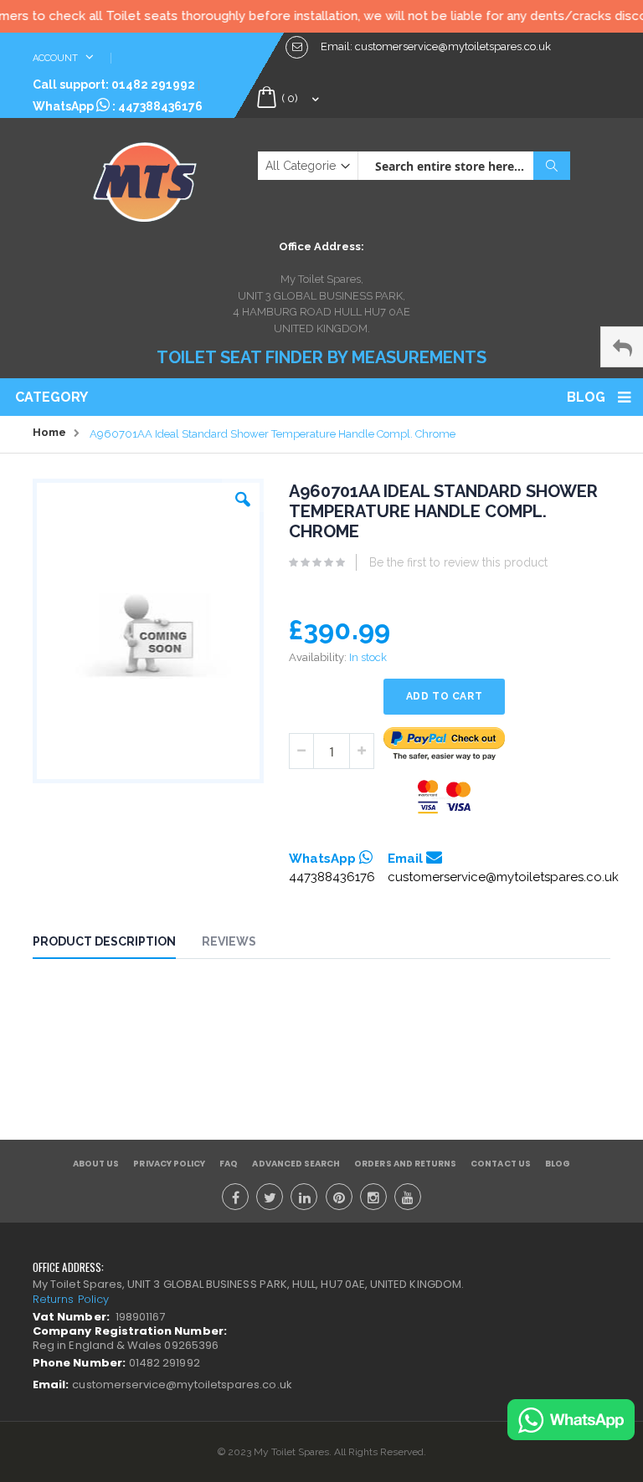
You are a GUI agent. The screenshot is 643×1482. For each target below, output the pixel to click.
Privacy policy (169, 1163)
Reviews (229, 941)
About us (96, 1163)
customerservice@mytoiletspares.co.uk (503, 877)
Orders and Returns (405, 1163)
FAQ (228, 1163)
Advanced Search (296, 1163)
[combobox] (463, 165)
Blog (586, 397)
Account (56, 58)
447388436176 (160, 106)
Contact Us (501, 1163)
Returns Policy (71, 1299)
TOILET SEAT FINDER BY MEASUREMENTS (321, 357)
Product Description (104, 941)
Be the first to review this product (458, 562)
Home (49, 432)
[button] (243, 495)
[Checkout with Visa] (444, 797)
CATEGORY (51, 397)
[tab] (117, 943)
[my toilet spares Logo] (145, 178)
